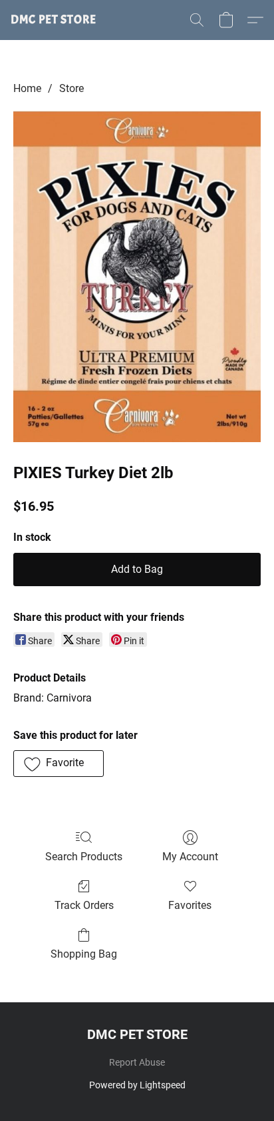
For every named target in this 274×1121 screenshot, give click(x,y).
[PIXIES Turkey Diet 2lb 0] (137, 276)
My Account (190, 856)
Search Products (83, 856)
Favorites (189, 905)
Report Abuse (137, 1062)
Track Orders (84, 905)
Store (71, 88)
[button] (53, 20)
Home (27, 88)
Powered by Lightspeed (137, 1085)
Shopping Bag (84, 954)
